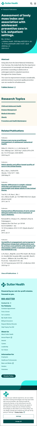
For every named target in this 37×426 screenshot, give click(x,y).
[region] (18, 408)
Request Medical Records (9, 324)
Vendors (3, 366)
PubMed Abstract (7, 87)
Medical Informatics (8, 113)
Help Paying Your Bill (7, 327)
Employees (4, 357)
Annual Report (7, 337)
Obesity (4, 117)
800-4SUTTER (8, 298)
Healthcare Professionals (9, 360)
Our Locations (5, 315)
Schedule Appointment (8, 308)
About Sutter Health (7, 334)
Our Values (4, 350)
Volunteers (4, 369)
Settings (18, 416)
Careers (3, 344)
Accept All (18, 421)
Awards (3, 340)
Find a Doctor (5, 312)
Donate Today (8, 376)
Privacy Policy (20, 412)
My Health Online (6, 318)
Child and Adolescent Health (11, 106)
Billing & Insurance (7, 321)
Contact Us (5, 303)
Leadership (4, 347)
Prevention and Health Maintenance (13, 121)
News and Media (7, 363)
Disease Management (9, 110)
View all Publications (8, 273)
